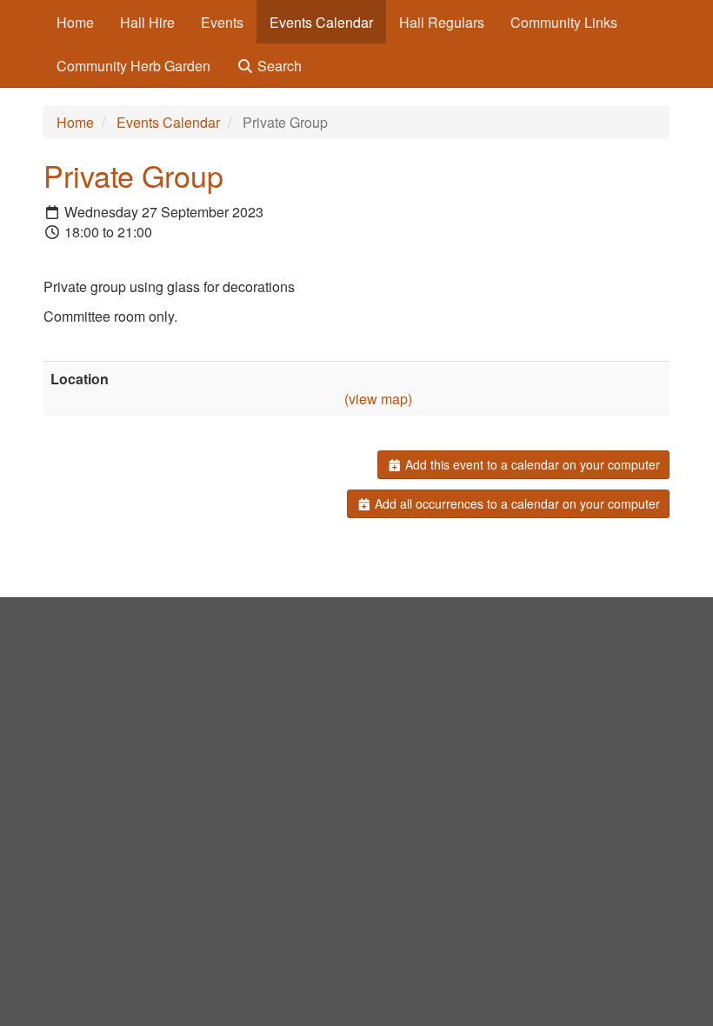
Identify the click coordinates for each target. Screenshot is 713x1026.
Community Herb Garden (133, 66)
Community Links (563, 22)
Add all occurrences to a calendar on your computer (515, 503)
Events (222, 22)
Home (75, 22)
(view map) (378, 399)
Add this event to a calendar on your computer (531, 464)
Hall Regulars (441, 22)
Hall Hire (147, 22)
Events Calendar (321, 22)
